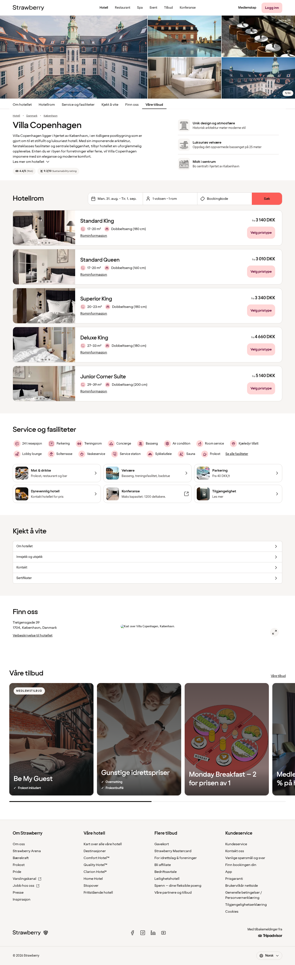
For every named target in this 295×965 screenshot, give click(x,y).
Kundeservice (236, 844)
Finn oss (132, 104)
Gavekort (161, 844)
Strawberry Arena (27, 851)
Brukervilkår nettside (241, 885)
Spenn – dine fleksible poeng (177, 885)
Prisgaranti (234, 878)
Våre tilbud (154, 104)
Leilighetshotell (166, 878)
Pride (17, 871)
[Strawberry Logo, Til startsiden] (28, 7)
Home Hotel (93, 878)
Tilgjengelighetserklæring (246, 904)
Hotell (16, 116)
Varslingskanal (24, 878)
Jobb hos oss (23, 885)
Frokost (19, 865)
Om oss (19, 844)
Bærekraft (21, 858)
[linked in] (153, 932)
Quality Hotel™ (95, 865)
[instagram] (142, 932)
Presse (18, 892)
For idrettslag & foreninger (175, 858)
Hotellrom (47, 104)
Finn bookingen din (240, 865)
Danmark (31, 116)
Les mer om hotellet (28, 161)
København (50, 116)
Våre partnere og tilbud (173, 892)
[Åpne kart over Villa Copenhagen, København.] (274, 632)
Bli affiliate (162, 865)
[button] (44, 227)
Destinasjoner (95, 851)
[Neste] (69, 228)
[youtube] (163, 932)
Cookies (231, 911)
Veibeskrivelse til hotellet (32, 635)
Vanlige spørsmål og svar (245, 858)
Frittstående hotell (98, 892)
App (228, 871)
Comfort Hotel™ (96, 858)
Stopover (91, 885)
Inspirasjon (21, 899)
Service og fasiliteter (78, 104)
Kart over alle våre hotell (103, 844)
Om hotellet (22, 104)
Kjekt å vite (110, 104)
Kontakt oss (234, 851)
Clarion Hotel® (95, 871)
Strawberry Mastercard (172, 851)
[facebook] (132, 932)
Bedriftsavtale (165, 871)
